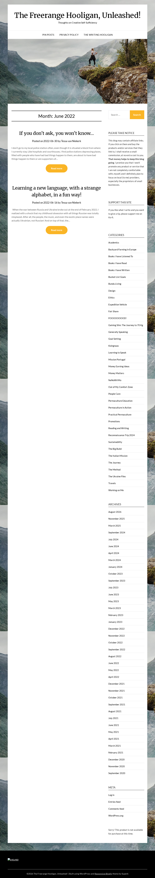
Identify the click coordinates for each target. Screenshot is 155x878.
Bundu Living (114, 283)
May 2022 (113, 670)
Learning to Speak (117, 352)
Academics (113, 242)
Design (111, 290)
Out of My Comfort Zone (120, 387)
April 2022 (113, 677)
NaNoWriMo (114, 380)
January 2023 (115, 621)
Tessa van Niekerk (71, 141)
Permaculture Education (120, 400)
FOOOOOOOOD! (117, 318)
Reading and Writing (118, 428)
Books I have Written (119, 270)
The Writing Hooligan (98, 34)
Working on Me (116, 490)
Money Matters (116, 373)
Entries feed (114, 801)
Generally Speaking (118, 332)
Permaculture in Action (119, 407)
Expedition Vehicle (117, 304)
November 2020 (116, 766)
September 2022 (116, 649)
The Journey (114, 462)
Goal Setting (114, 338)
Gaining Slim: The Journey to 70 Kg (125, 325)
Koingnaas (113, 345)
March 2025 (114, 525)
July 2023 (113, 587)
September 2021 (116, 704)
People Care (114, 393)
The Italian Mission (117, 455)
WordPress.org (115, 815)
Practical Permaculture (119, 414)
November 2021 (116, 690)
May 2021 (113, 732)
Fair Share (113, 311)
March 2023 (114, 608)
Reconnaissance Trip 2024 (121, 435)
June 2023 (113, 594)
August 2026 (114, 511)
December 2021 (116, 683)
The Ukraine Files (117, 476)
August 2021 (114, 711)
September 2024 (116, 532)
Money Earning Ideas (118, 366)
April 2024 (113, 553)
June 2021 (113, 725)
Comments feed (116, 808)
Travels (112, 483)
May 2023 (113, 601)
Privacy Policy (68, 34)
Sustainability (115, 442)
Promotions (114, 421)
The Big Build (115, 448)
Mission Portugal (116, 359)
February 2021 (115, 752)
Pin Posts (48, 34)
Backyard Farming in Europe (122, 249)
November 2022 (116, 635)
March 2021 (114, 745)
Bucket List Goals (117, 277)
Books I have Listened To (120, 256)
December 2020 (116, 759)
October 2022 (115, 642)
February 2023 (115, 615)
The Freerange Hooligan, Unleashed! (77, 15)
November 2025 (116, 518)
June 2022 (113, 663)
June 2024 (113, 546)
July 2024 (113, 539)
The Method (114, 469)
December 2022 (116, 628)
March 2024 (114, 560)
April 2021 (113, 738)
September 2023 (116, 580)
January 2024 (115, 566)
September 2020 (116, 773)
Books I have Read (117, 263)
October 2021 (115, 697)
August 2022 (114, 656)
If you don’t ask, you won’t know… (56, 133)
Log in (111, 795)
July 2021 (113, 718)
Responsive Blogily (103, 873)
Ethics (111, 297)
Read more (56, 168)
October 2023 (115, 573)
